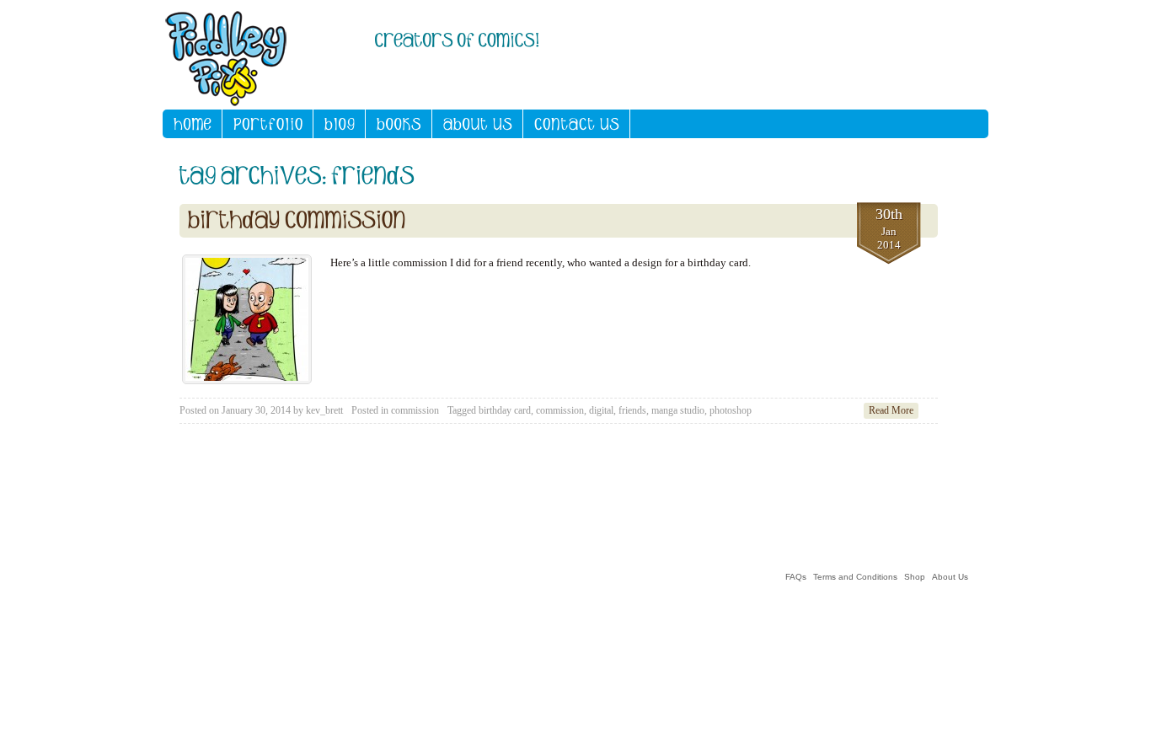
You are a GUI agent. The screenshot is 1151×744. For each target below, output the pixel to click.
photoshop (730, 410)
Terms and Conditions (855, 576)
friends (632, 410)
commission (415, 410)
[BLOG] (339, 124)
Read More (891, 410)
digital (601, 410)
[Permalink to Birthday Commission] (297, 220)
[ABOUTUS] (477, 124)
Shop (914, 576)
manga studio (677, 410)
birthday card (505, 410)
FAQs (795, 576)
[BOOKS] (399, 124)
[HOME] (192, 124)
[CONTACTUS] (576, 124)
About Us (950, 576)
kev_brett (324, 410)
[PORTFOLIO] (267, 124)
